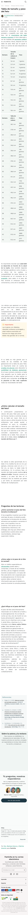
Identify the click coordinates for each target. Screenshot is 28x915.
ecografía (4, 278)
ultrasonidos (5, 566)
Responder (23, 839)
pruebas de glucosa (7, 368)
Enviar (24, 870)
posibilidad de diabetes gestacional (13, 370)
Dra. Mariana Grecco (9, 15)
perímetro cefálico (21, 39)
